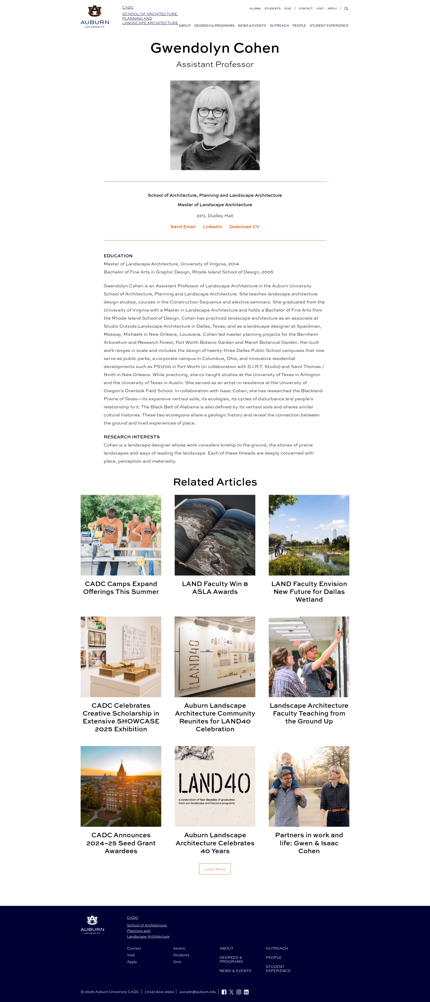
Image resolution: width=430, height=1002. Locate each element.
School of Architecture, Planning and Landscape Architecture (150, 18)
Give (287, 8)
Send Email (183, 226)
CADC (128, 7)
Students (272, 8)
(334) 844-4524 (159, 991)
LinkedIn (212, 226)
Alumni (255, 8)
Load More (215, 869)
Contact (306, 8)
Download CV (244, 226)
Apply (332, 8)
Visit (320, 8)
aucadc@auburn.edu (197, 991)
